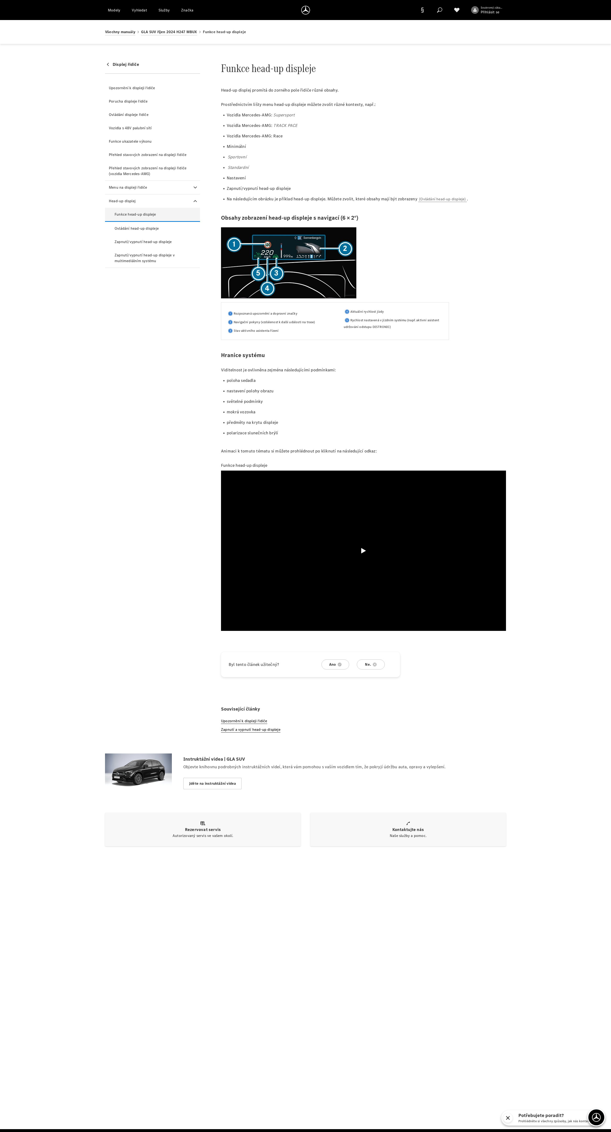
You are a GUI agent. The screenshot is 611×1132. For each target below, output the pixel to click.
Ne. (368, 664)
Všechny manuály (120, 31)
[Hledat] (439, 10)
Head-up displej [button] (122, 200)
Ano (332, 664)
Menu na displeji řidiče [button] (128, 187)
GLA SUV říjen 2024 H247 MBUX (169, 31)
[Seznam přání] (457, 10)
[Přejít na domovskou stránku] (305, 10)
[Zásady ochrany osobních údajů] (422, 10)
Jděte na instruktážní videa (212, 783)
